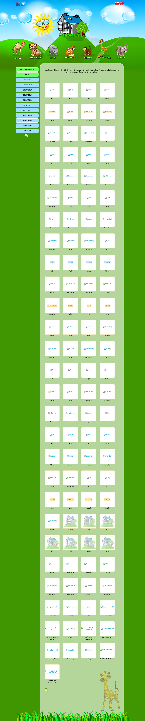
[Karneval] (70, 607)
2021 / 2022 (27, 110)
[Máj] (70, 90)
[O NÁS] (18, 49)
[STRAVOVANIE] (36, 49)
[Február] (52, 111)
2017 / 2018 (27, 90)
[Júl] (52, 370)
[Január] (70, 111)
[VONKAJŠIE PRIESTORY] (52, 672)
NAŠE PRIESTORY (27, 69)
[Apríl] (88, 90)
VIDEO (27, 75)
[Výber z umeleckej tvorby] (52, 629)
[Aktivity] (88, 650)
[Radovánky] (70, 650)
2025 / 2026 (27, 131)
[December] (88, 111)
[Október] (70, 133)
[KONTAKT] (122, 49)
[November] (52, 133)
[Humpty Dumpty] (107, 629)
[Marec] (107, 90)
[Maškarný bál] (52, 650)
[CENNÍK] (53, 49)
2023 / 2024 (27, 120)
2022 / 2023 (27, 115)
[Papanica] (70, 629)
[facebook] (18, 4)
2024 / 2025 (27, 126)
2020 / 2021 (27, 105)
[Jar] (89, 607)
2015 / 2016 (27, 80)
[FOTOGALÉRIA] (104, 49)
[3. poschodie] (52, 607)
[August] (107, 348)
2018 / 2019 (27, 95)
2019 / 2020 (27, 100)
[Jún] (52, 90)
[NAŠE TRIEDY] (70, 49)
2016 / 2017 (27, 85)
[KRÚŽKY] (88, 49)
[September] (89, 133)
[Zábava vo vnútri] (107, 607)
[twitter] (23, 4)
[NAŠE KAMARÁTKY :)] (107, 650)
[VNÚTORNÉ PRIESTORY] (88, 629)
